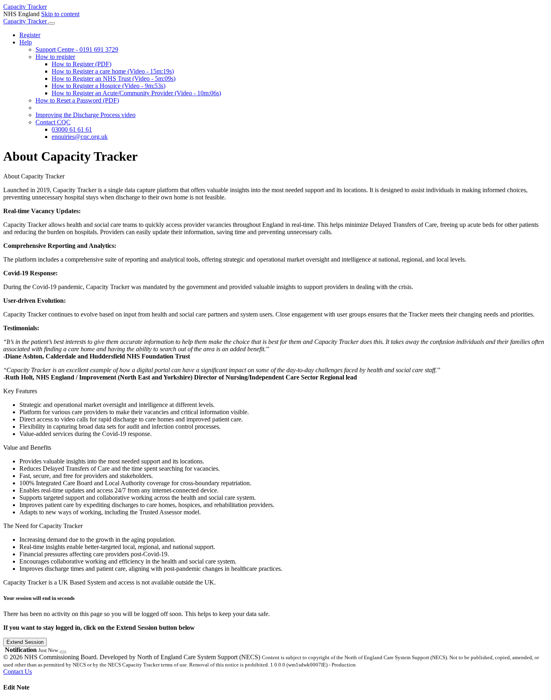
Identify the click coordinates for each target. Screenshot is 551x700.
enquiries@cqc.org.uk (80, 136)
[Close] (63, 652)
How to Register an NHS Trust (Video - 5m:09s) (113, 78)
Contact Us (17, 671)
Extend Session (25, 642)
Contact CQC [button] (53, 122)
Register (29, 34)
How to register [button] (55, 56)
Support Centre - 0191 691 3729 (76, 49)
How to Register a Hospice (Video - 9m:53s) (108, 85)
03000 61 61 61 (72, 129)
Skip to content (60, 13)
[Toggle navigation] (51, 23)
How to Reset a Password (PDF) (77, 100)
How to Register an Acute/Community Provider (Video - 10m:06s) (136, 93)
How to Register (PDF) (81, 64)
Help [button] (25, 42)
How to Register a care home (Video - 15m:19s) (113, 71)
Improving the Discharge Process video (85, 114)
